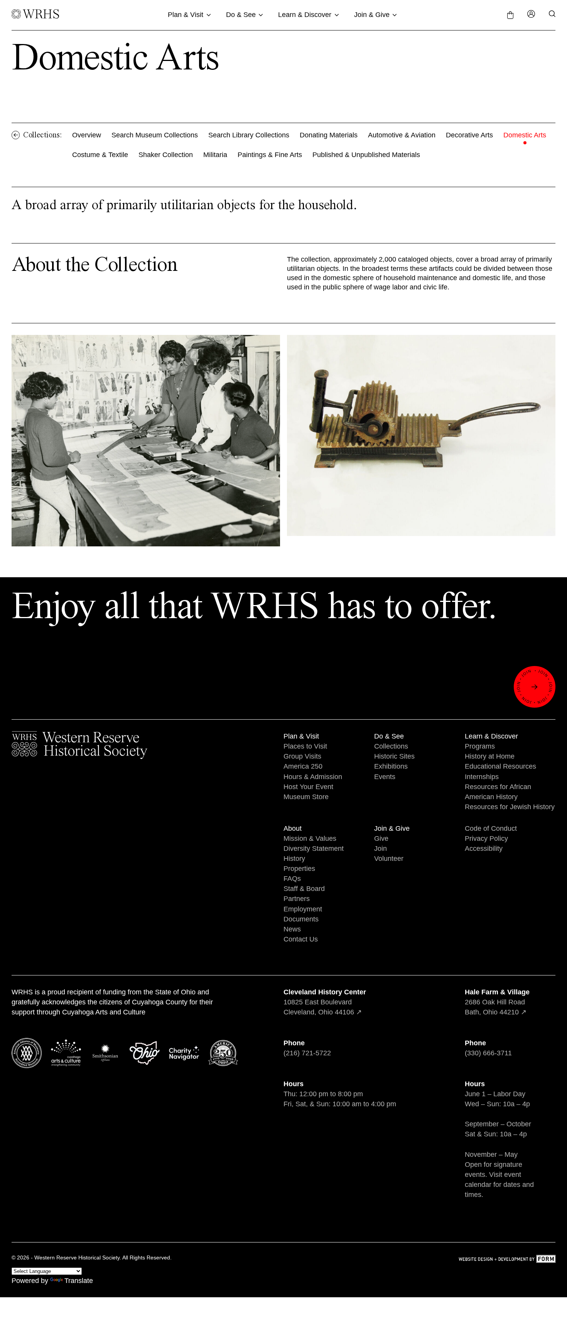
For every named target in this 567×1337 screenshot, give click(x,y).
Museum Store (306, 797)
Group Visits (302, 756)
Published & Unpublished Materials (366, 155)
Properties (299, 868)
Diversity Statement (314, 848)
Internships (482, 777)
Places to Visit (305, 746)
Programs (480, 746)
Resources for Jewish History (510, 807)
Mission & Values (310, 838)
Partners (297, 899)
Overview (86, 135)
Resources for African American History (498, 792)
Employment (303, 909)
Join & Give (372, 15)
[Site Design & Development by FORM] (507, 1260)
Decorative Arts (469, 135)
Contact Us (301, 939)
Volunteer (388, 858)
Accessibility (484, 848)
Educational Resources (500, 766)
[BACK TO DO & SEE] (16, 135)
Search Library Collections (248, 135)
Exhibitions (391, 766)
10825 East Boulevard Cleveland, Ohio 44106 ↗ (325, 1002)
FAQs (292, 878)
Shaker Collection (165, 155)
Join (380, 848)
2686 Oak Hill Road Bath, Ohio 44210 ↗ (497, 1002)
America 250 (303, 766)
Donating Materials (329, 135)
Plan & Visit (185, 15)
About (293, 828)
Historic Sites (394, 756)
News (292, 929)
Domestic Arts (524, 135)
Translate (78, 1281)
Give (381, 838)
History (294, 858)
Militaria (215, 155)
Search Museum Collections (154, 135)
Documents (301, 919)
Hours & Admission (313, 777)
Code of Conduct (491, 828)
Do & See (241, 15)
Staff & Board (304, 888)
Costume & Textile (100, 155)
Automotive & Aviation (401, 135)
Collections (391, 746)
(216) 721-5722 (307, 1053)
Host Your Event (308, 787)
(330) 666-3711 (488, 1053)
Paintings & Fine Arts (270, 155)
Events (384, 777)
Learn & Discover (304, 15)
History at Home (490, 756)
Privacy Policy (486, 838)
